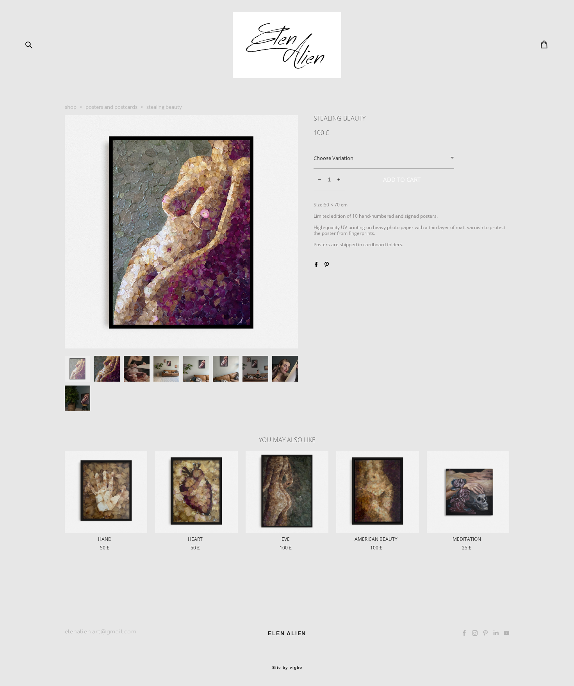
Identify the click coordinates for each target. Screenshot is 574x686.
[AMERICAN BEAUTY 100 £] (377, 492)
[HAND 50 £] (106, 492)
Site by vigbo (287, 668)
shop (71, 106)
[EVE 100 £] (287, 492)
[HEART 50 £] (196, 492)
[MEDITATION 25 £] (468, 492)
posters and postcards (111, 106)
